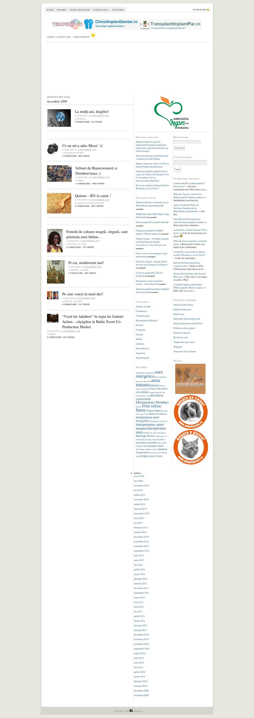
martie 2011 (139, 620)
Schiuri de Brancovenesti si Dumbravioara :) (96, 170)
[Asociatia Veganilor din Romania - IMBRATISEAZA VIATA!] (171, 127)
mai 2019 (138, 490)
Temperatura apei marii (184, 342)
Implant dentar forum (183, 304)
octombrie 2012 (141, 546)
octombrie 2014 (141, 499)
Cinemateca (101, 9)
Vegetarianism (79, 9)
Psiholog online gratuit (184, 328)
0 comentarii (82, 122)
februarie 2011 (141, 625)
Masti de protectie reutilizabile (187, 323)
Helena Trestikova (158, 413)
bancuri (154, 385)
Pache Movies (142, 348)
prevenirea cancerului (146, 442)
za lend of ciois (154, 456)
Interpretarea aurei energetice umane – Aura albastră (149, 282)
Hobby (80, 153)
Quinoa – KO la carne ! (93, 195)
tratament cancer (156, 445)
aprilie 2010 (139, 671)
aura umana (148, 382)
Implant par (178, 314)
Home (50, 9)
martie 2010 (139, 676)
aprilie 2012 (139, 569)
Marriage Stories (145, 436)
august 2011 (139, 597)
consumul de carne (143, 396)
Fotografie (70, 153)
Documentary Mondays (147, 320)
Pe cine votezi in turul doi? (82, 293)
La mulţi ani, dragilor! (92, 111)
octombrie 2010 (141, 643)
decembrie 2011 (141, 588)
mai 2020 (138, 480)
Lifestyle (82, 203)
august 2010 (139, 653)
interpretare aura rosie (152, 432)
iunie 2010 (139, 662)
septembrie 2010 (141, 648)
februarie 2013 (141, 527)
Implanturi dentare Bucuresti (186, 318)
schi (158, 443)
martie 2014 (139, 504)
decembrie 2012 (141, 536)
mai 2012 (138, 564)
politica (162, 439)
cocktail (144, 392)
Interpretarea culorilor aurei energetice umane (188, 220)
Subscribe (199, 9)
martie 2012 (139, 574)
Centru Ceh (154, 388)
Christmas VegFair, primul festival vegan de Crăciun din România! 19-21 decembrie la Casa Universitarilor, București (152, 176)
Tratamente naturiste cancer (146, 449)
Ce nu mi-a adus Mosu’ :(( (82, 145)
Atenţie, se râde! (77, 244)
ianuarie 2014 (140, 508)
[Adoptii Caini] (190, 428)
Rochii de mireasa (181, 332)
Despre (61, 9)
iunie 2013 (139, 518)
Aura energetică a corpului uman (151, 222)
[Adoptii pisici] (190, 463)
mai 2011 (138, 611)
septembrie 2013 (141, 513)
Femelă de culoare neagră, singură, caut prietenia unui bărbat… (97, 234)
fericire (139, 406)
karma (163, 432)
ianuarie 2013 (140, 532)
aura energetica (149, 374)
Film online (151, 406)
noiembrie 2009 (141, 695)
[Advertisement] (127, 68)
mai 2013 (138, 522)
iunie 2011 (139, 606)
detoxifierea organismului (149, 397)
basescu (162, 385)
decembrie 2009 (141, 690)
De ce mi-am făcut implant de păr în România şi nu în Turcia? (152, 187)
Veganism (140, 353)
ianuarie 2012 (140, 583)
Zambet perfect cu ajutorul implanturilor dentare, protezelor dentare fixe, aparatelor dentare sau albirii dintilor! (152, 146)
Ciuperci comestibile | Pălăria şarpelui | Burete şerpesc (149, 232)
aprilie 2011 (139, 616)
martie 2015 (139, 494)
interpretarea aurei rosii (158, 421)
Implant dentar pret (182, 309)
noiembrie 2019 (141, 485)
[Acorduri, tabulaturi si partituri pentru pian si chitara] (190, 393)
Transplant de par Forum (184, 351)
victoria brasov (155, 452)
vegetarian (162, 449)
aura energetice (161, 377)
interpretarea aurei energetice (147, 419)
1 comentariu (83, 183)
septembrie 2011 (141, 592)
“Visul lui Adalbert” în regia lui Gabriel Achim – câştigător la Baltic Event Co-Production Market (92, 321)
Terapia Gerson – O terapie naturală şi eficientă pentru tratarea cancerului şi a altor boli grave (152, 241)
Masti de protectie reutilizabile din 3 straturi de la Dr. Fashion (152, 157)
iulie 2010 (139, 657)
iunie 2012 (139, 560)
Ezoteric (118, 9)
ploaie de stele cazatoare (149, 439)
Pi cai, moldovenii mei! (86, 262)
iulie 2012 (139, 555)
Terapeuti (177, 346)
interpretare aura (151, 430)
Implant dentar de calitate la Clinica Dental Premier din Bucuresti (152, 165)
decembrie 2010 (141, 634)
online (158, 436)
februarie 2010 (141, 681)
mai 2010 (138, 667)
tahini (145, 446)
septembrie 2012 (141, 550)
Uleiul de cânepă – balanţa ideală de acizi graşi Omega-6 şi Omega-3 (152, 263)
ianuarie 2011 (140, 630)
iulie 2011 (139, 602)
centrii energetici (142, 389)
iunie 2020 (139, 476)
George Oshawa (154, 410)
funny (141, 410)
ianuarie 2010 (140, 685)
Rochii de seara (180, 337)
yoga (143, 455)
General (81, 119)
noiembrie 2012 (141, 541)
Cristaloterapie (143, 315)
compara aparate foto (157, 392)
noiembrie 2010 (141, 639)
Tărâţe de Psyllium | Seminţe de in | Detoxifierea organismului (152, 204)
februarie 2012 (141, 578)
